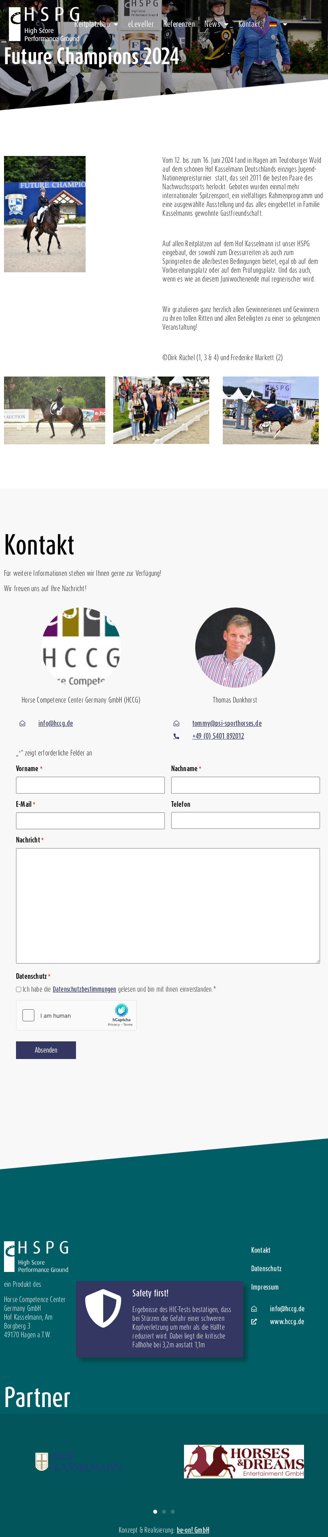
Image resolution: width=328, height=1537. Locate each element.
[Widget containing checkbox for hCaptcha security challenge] (76, 1015)
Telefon (180, 804)
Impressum (265, 1287)
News (212, 24)
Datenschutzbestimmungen (84, 989)
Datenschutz (266, 1268)
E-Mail (26, 804)
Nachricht (30, 840)
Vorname (29, 768)
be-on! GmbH (193, 1530)
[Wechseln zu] (278, 24)
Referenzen (179, 24)
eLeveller (141, 24)
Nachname (186, 768)
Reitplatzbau (92, 24)
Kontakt (249, 24)
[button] (155, 1512)
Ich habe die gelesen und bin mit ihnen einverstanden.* (119, 989)
